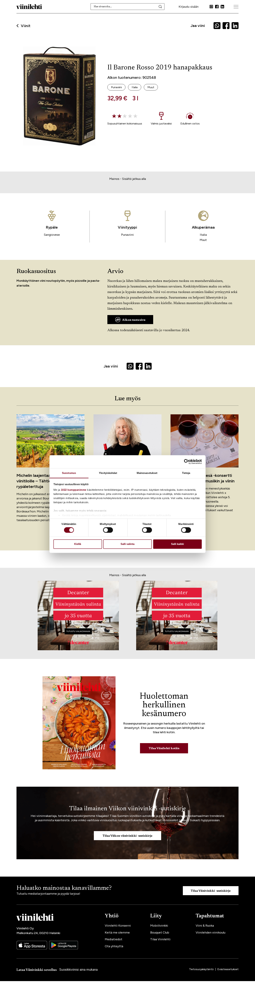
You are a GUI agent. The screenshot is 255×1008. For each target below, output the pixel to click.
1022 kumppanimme (73, 489)
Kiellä (77, 544)
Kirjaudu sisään (188, 6)
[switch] (108, 530)
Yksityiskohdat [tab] (108, 472)
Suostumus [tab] (69, 472)
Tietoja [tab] (186, 472)
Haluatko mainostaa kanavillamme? (64, 888)
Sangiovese (52, 235)
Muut (203, 240)
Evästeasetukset (228, 969)
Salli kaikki (177, 544)
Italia (203, 235)
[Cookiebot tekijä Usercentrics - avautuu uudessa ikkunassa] (186, 461)
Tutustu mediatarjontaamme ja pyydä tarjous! (48, 894)
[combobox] (128, 6)
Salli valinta (127, 544)
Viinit (25, 26)
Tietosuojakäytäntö (201, 969)
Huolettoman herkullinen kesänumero (164, 705)
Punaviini (127, 235)
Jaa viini (197, 25)
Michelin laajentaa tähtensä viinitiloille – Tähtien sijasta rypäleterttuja (42, 481)
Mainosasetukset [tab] (147, 472)
